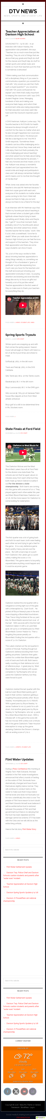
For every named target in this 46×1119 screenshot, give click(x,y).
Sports (18, 747)
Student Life (25, 322)
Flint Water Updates (19, 759)
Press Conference (20, 769)
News (18, 322)
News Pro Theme (26, 1105)
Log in (32, 1107)
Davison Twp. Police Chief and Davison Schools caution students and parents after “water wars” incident (21, 875)
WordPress (25, 1107)
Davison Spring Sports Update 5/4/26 (22, 892)
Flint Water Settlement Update (19, 867)
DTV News (23, 11)
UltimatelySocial (23, 1117)
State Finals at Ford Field (22, 429)
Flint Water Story (29, 829)
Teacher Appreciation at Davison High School (22, 33)
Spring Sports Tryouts (20, 334)
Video (32, 322)
